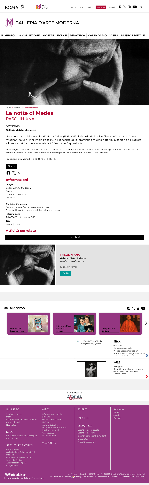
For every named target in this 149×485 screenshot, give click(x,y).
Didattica (77, 35)
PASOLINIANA (70, 254)
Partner (117, 418)
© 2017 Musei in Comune (60, 477)
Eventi (62, 35)
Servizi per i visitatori (52, 419)
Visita (114, 35)
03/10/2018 (129, 351)
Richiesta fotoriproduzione (18, 457)
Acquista (101, 7)
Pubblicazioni (12, 449)
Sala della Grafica (14, 460)
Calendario (97, 35)
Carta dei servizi (13, 422)
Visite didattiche (50, 425)
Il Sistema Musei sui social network (64, 328)
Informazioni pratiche (52, 414)
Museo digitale (133, 35)
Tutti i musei (85, 7)
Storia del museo (14, 414)
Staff (8, 417)
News (116, 412)
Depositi (10, 455)
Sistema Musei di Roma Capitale (21, 419)
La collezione (29, 35)
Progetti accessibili (87, 442)
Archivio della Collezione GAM (20, 452)
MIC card (46, 422)
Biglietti (46, 417)
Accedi (112, 7)
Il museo (8, 35)
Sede (10, 432)
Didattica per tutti (86, 433)
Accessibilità (48, 433)
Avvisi (116, 415)
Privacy (78, 477)
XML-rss (143, 478)
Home (8, 108)
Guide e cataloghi (50, 430)
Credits (114, 477)
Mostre (48, 35)
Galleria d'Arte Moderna (47, 22)
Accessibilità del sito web (129, 477)
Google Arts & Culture (108, 329)
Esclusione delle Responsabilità (96, 477)
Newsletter (11, 425)
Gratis (11, 166)
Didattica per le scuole (88, 430)
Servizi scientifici (19, 445)
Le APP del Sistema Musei (17, 329)
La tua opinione (49, 435)
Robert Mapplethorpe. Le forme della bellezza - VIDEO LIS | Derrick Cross (128, 371)
